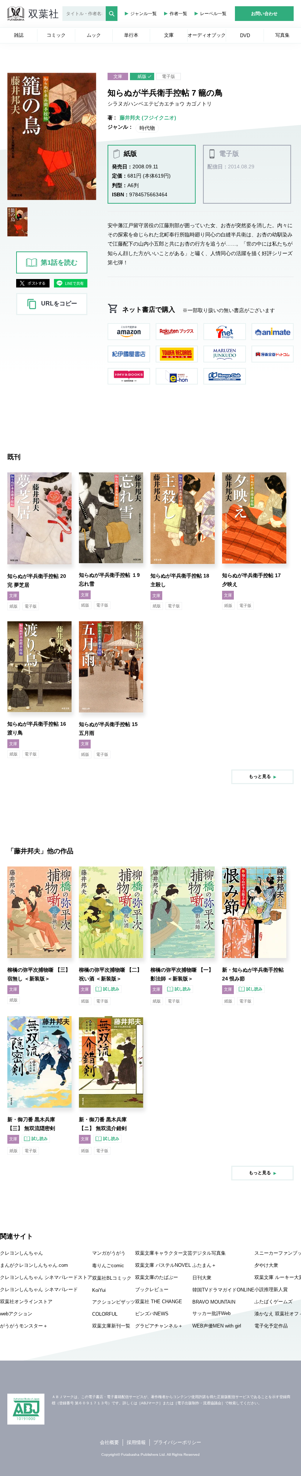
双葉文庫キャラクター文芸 (163, 1253)
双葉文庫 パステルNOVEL (163, 1265)
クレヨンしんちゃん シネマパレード (39, 1289)
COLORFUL (104, 1314)
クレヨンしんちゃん (21, 1253)
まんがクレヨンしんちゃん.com (34, 1265)
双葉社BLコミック (111, 1278)
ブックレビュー (151, 1289)
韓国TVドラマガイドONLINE (223, 1290)
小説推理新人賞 (271, 1289)
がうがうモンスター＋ (24, 1326)
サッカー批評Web (211, 1313)
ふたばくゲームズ (273, 1301)
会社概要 (109, 1442)
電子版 (168, 76)
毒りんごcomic (108, 1265)
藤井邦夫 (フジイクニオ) (148, 118)
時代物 (147, 128)
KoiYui (99, 1290)
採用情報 (136, 1442)
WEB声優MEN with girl (216, 1326)
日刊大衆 (201, 1277)
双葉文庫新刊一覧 (111, 1326)
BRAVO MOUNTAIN (213, 1302)
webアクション (16, 1313)
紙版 (142, 76)
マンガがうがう (109, 1253)
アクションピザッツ (113, 1302)
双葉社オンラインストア (26, 1301)
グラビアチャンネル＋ (159, 1326)
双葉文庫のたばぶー (156, 1277)
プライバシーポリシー (177, 1442)
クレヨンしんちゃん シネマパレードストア (46, 1277)
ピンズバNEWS (151, 1313)
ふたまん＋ (204, 1265)
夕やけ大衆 (266, 1265)
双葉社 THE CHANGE (158, 1301)
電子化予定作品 (271, 1326)
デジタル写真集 (209, 1253)
